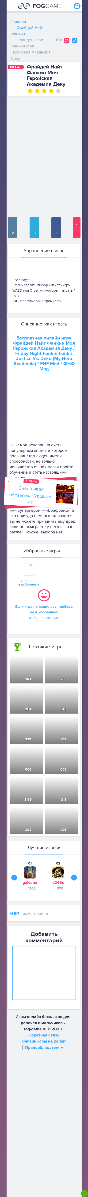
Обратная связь (44, 1035)
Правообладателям (44, 1047)
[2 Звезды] (37, 90)
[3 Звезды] (44, 90)
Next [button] (74, 877)
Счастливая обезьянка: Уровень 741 (30, 495)
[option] (30, 875)
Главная (18, 21)
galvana (30, 882)
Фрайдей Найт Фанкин (27, 30)
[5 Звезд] (58, 90)
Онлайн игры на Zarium (44, 1041)
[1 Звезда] (30, 90)
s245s (58, 882)
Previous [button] (14, 877)
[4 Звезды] (51, 90)
